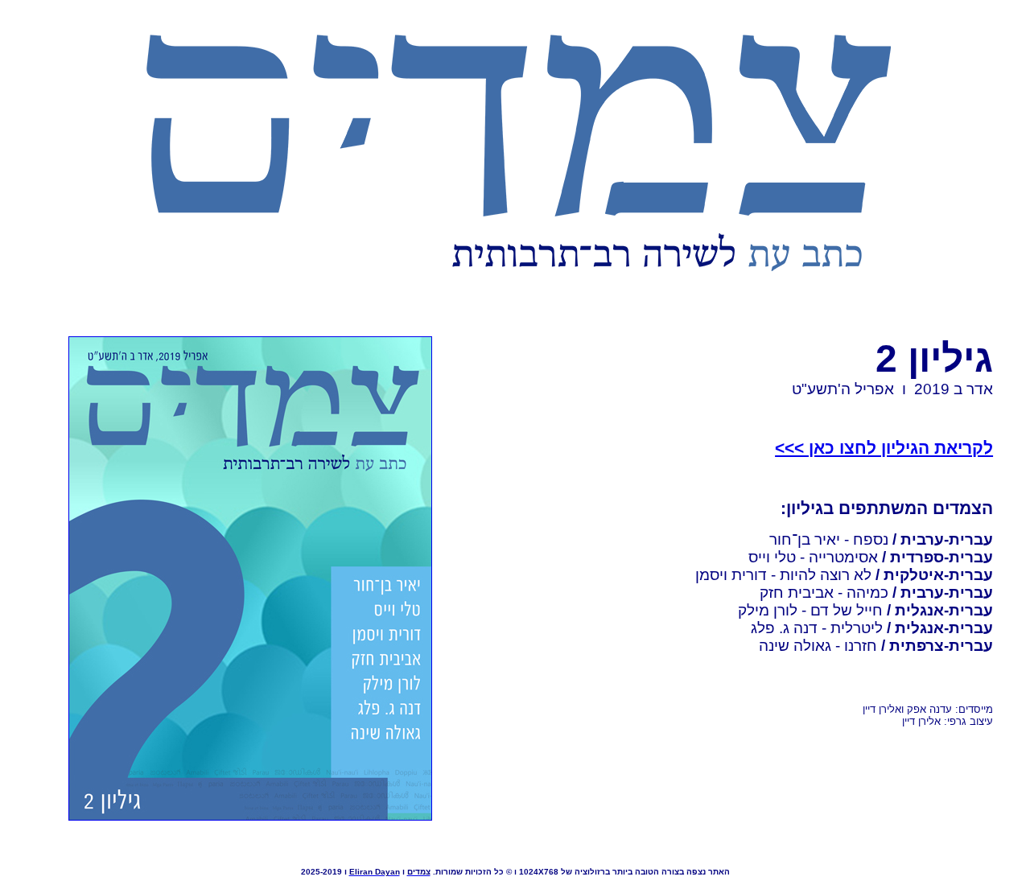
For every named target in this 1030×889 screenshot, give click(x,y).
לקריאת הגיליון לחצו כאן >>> (884, 448)
